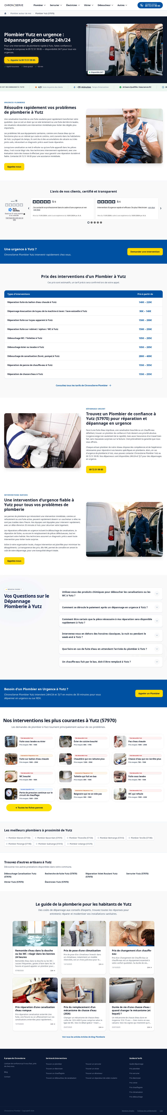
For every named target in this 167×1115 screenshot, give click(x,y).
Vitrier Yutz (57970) (14, 882)
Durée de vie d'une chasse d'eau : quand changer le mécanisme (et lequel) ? (131, 1010)
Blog (6, 1072)
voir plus (36, 210)
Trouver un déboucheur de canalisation (61, 1078)
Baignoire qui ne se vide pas (88, 794)
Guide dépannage (136, 1064)
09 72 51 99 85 (96, 469)
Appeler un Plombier (149, 693)
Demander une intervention (145, 251)
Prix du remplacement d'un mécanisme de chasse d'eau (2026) (80, 1010)
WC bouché (25, 776)
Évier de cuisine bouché (85, 741)
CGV (161, 1111)
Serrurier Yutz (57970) (137, 873)
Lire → (52, 971)
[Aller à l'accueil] (13, 5)
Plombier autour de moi (20, 13)
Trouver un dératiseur (94, 1073)
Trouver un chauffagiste (55, 1073)
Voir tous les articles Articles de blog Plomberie (83, 1037)
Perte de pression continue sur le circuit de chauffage (36, 793)
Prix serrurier (134, 1073)
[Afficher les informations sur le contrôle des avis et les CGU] (24, 214)
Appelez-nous (14, 560)
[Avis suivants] (161, 208)
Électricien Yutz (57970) (57, 882)
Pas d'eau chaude (137, 741)
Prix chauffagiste (135, 1087)
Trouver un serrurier (93, 1064)
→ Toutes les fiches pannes (29, 807)
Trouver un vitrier (92, 1068)
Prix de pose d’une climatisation (82, 950)
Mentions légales (128, 1111)
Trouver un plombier (54, 1064)
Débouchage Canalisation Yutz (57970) (20, 875)
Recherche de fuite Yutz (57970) (61, 873)
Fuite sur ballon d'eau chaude (34, 759)
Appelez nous (14, 166)
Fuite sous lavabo (137, 776)
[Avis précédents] (28, 208)
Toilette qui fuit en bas (85, 776)
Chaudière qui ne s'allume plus (89, 759)
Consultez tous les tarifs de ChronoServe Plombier (82, 385)
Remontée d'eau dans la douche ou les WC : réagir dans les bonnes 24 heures (35, 954)
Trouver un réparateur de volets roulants (101, 1078)
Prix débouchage (136, 1097)
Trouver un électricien (54, 1068)
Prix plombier (134, 1068)
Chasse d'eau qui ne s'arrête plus (144, 759)
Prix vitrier (133, 1083)
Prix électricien (135, 1078)
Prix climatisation (136, 1092)
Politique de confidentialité (147, 1111)
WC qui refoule (135, 794)
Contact (7, 1077)
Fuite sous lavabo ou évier (32, 741)
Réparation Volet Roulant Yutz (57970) (101, 875)
